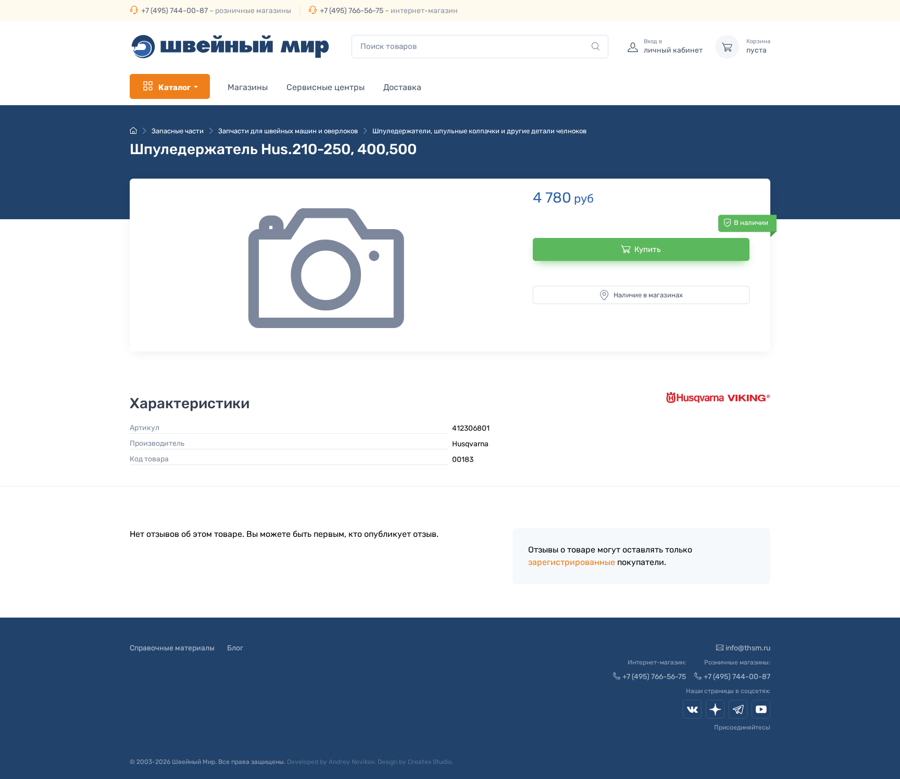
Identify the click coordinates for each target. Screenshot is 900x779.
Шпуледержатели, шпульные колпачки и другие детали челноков (479, 131)
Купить (647, 249)
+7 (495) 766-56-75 (351, 10)
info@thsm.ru (748, 648)
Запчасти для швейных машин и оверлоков (288, 131)
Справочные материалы (172, 648)
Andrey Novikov (351, 761)
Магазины (248, 87)
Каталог (174, 87)
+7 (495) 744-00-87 (174, 10)
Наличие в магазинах (648, 295)
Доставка (402, 87)
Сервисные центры (325, 87)
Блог (235, 648)
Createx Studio (430, 761)
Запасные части (178, 131)
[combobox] (480, 46)
